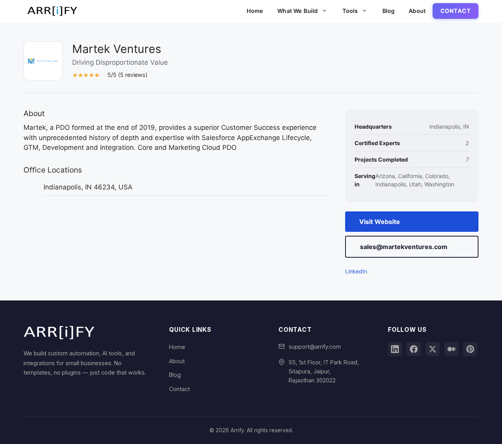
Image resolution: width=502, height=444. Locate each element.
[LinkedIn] (395, 349)
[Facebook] (414, 349)
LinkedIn (356, 271)
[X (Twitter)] (433, 349)
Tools (350, 10)
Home (255, 10)
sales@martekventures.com (403, 247)
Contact (455, 10)
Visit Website (379, 222)
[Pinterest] (470, 349)
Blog (388, 10)
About (417, 10)
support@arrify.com (315, 346)
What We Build (297, 10)
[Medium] (451, 349)
